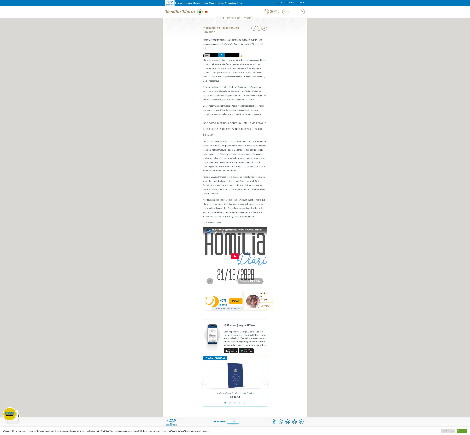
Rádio (291, 3)
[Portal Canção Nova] (170, 3)
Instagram (294, 422)
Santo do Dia (233, 18)
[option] (235, 382)
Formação (188, 3)
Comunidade (230, 3)
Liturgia (247, 18)
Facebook (274, 422)
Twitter (281, 422)
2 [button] (230, 403)
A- (259, 28)
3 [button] (235, 403)
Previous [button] (204, 382)
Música (205, 3)
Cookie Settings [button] (448, 431)
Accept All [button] (461, 431)
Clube (211, 3)
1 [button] (225, 403)
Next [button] (266, 382)
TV (282, 3)
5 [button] (245, 403)
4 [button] (240, 403)
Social (239, 3)
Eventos (178, 3)
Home (221, 18)
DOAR (233, 422)
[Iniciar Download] (241, 56)
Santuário (220, 3)
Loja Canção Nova (215, 358)
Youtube (288, 422)
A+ (254, 28)
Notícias (196, 3)
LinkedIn (301, 422)
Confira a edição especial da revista (227, 308)
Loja (302, 3)
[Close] (18, 416)
